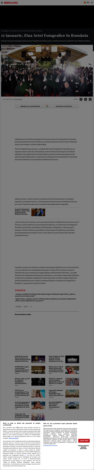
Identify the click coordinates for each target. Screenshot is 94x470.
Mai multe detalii (13, 438)
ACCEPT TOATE (84, 440)
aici (25, 455)
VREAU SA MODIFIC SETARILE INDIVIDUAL (83, 447)
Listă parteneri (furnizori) (50, 445)
